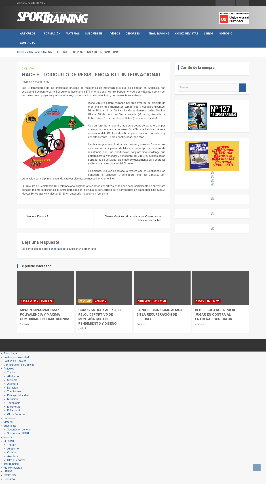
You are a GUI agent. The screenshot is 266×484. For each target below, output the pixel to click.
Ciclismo (28, 68)
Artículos (27, 33)
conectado (55, 248)
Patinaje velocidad (18, 395)
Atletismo (13, 376)
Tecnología (13, 403)
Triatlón (11, 372)
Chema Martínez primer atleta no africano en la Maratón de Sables (133, 218)
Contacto (27, 42)
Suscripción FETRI (18, 433)
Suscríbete (93, 33)
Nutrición (159, 301)
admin (27, 81)
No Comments (41, 81)
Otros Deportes (16, 414)
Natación (12, 387)
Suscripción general (19, 429)
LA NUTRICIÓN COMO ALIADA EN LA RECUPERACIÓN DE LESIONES (160, 314)
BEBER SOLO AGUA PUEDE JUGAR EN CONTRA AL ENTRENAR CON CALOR (215, 314)
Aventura (85, 301)
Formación (52, 33)
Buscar (242, 87)
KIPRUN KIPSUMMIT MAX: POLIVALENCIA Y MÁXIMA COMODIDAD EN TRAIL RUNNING (45, 314)
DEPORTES (133, 33)
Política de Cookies (15, 361)
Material (73, 33)
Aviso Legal (10, 353)
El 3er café (13, 410)
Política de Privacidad (16, 357)
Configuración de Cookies (19, 364)
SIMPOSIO (225, 33)
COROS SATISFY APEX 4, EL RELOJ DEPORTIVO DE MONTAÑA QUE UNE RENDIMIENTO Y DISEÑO (100, 316)
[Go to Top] (257, 467)
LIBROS (209, 33)
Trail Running (158, 33)
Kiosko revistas (187, 33)
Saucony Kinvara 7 (37, 216)
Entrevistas (13, 406)
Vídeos (115, 33)
